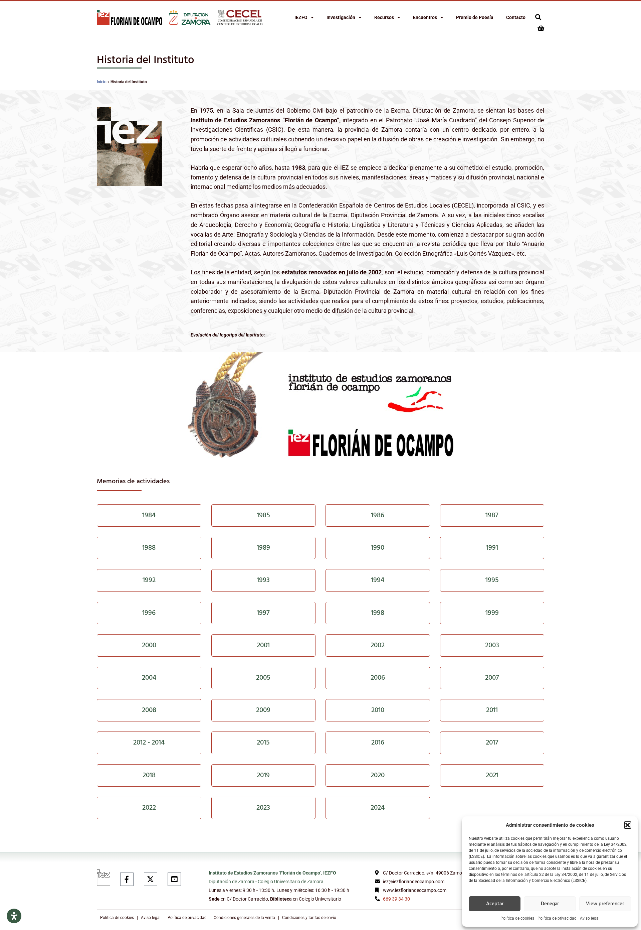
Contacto (515, 17)
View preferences (605, 904)
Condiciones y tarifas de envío (309, 917)
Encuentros (425, 17)
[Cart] (541, 28)
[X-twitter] (150, 879)
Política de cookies (517, 918)
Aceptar (494, 904)
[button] (627, 825)
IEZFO (300, 17)
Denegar (550, 904)
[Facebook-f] (127, 879)
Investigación (341, 17)
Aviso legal (590, 918)
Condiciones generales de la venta (244, 917)
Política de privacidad (557, 918)
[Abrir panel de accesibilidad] (14, 916)
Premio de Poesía (474, 17)
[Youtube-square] (174, 879)
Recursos (384, 17)
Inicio (101, 82)
